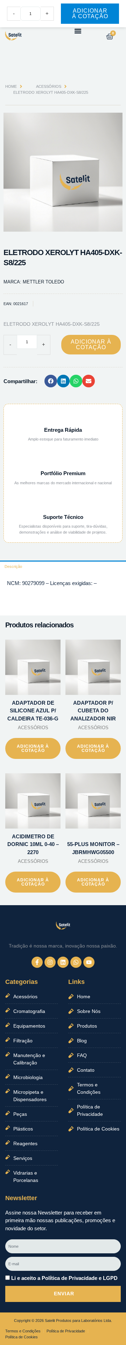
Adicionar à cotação (91, 344)
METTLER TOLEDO (43, 281)
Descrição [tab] (13, 566)
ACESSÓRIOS (48, 86)
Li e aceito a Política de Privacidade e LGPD (64, 1278)
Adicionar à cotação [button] (33, 748)
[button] (78, 31)
